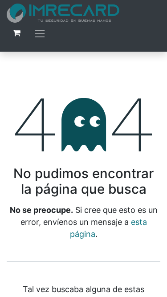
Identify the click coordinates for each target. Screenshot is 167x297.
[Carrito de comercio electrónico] (16, 33)
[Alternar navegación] (40, 33)
